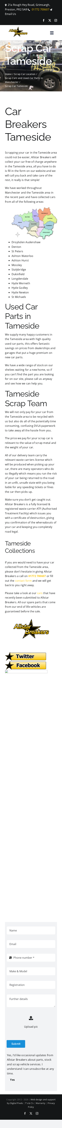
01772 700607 (40, 9)
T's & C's (29, 1103)
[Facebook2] (25, 662)
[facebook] (43, 20)
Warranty (40, 1103)
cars (39, 593)
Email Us (10, 14)
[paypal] (26, 671)
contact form (23, 580)
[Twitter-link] (25, 653)
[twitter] (49, 20)
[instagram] (55, 20)
